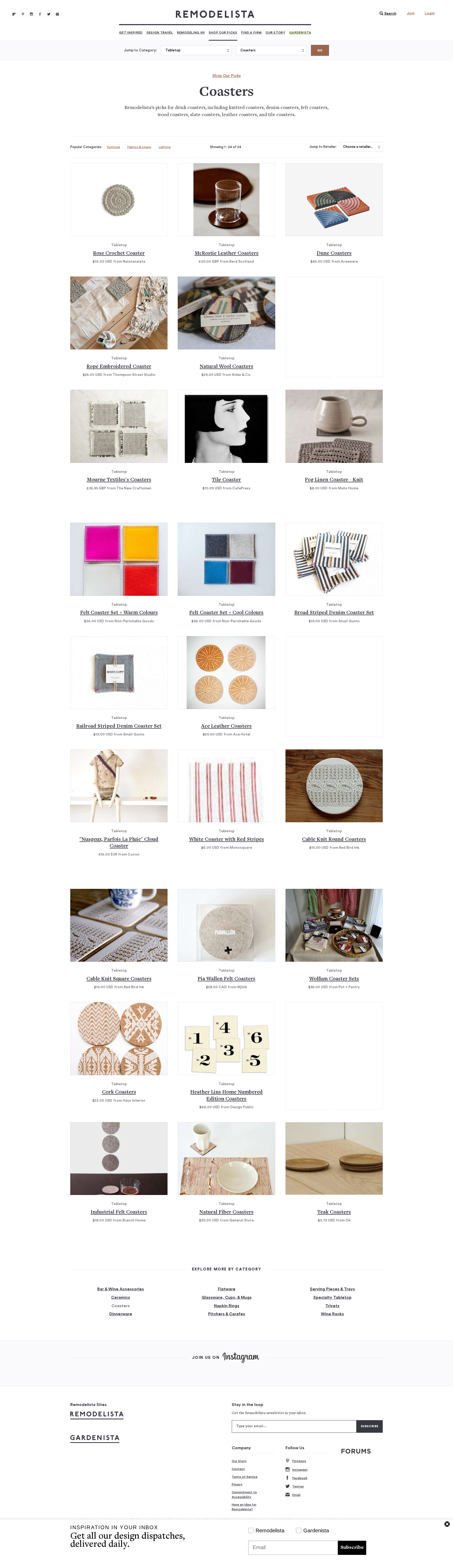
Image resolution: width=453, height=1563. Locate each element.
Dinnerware (120, 1314)
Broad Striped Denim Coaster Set (334, 613)
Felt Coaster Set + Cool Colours (226, 613)
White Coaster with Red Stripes (226, 839)
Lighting (165, 147)
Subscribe (352, 1547)
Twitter (298, 1486)
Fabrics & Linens (139, 147)
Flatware (226, 1289)
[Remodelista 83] (48, 14)
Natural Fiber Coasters (226, 1212)
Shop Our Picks (223, 32)
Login (430, 13)
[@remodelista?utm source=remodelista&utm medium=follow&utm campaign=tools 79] (14, 14)
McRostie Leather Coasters (226, 253)
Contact (238, 1468)
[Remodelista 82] (40, 14)
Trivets (332, 1306)
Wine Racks (332, 1314)
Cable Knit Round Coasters (334, 839)
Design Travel (160, 32)
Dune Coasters (334, 253)
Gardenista (300, 32)
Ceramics (120, 1297)
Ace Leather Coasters (226, 726)
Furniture (113, 147)
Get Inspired (131, 32)
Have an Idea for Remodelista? (244, 1507)
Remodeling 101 (191, 32)
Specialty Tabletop (332, 1297)
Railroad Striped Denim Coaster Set (118, 726)
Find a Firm (251, 32)
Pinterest (299, 1461)
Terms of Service (244, 1476)
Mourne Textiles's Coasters (119, 480)
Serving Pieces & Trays (332, 1289)
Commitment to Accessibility (244, 1495)
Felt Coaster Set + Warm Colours (119, 613)
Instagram (300, 1469)
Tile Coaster (226, 480)
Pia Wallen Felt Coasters (226, 979)
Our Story (275, 32)
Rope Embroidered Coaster (119, 367)
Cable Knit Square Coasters (119, 979)
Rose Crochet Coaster (119, 253)
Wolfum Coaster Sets (334, 979)
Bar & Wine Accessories (120, 1289)
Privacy (237, 1484)
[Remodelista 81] (31, 14)
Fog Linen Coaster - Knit (334, 480)
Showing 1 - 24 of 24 (225, 147)
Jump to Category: (140, 50)
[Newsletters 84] (57, 14)
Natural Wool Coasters (226, 367)
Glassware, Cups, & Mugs (227, 1297)
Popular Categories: (86, 147)
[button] (386, 13)
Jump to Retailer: (323, 146)
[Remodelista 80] (22, 14)
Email (296, 1494)
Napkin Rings (226, 1306)
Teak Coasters (334, 1212)
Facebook (299, 1478)
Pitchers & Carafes (226, 1314)
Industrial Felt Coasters (119, 1212)
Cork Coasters (119, 1092)
